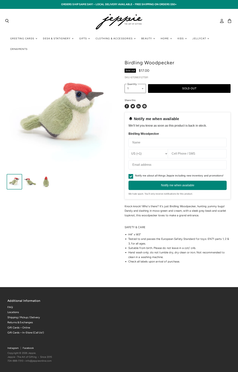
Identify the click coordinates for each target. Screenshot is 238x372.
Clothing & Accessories (114, 38)
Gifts (83, 38)
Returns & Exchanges (20, 322)
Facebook (28, 348)
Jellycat (199, 38)
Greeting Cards (22, 38)
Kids (181, 38)
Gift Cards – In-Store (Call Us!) (25, 332)
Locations (13, 312)
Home (165, 38)
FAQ (10, 307)
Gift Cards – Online (18, 327)
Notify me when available (177, 185)
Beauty (147, 38)
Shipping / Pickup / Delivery (23, 317)
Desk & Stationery (57, 38)
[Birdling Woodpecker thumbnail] (14, 181)
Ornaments (19, 49)
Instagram (13, 348)
